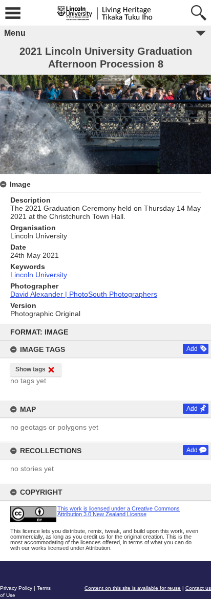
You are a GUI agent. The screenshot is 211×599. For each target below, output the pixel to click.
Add (192, 348)
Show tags (30, 369)
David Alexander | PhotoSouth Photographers (83, 294)
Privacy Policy (16, 588)
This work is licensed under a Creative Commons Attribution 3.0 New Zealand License (118, 511)
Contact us (198, 588)
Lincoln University (38, 275)
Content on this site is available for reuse (133, 588)
